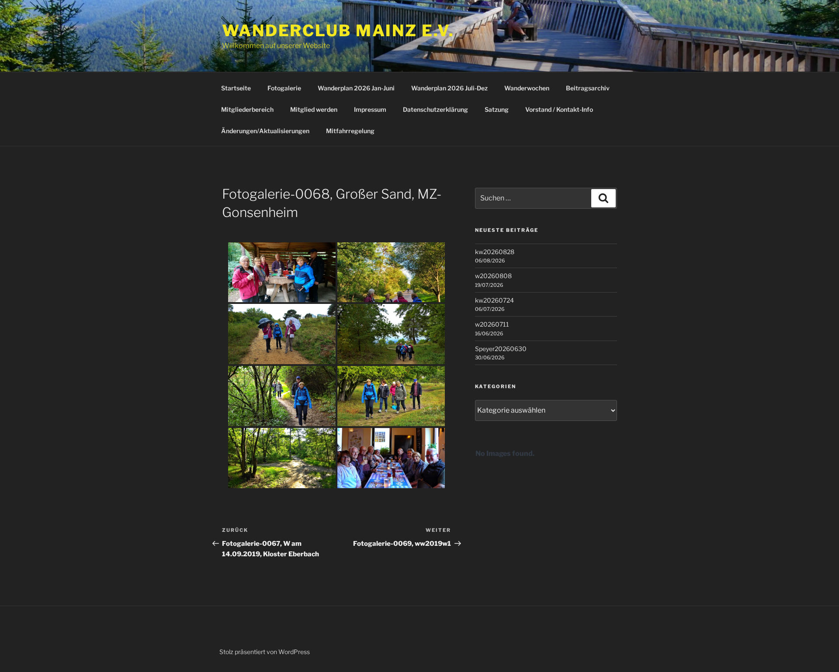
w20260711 (492, 324)
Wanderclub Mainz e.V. (338, 30)
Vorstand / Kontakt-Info (559, 109)
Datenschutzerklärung (435, 109)
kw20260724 (494, 300)
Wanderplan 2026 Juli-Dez (449, 88)
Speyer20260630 (501, 348)
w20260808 (493, 275)
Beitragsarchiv (588, 88)
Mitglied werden (313, 109)
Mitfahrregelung (350, 130)
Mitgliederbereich (247, 109)
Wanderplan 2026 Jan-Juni (356, 88)
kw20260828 (494, 251)
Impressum (370, 109)
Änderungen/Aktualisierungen (265, 130)
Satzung (497, 109)
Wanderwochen (526, 88)
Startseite (236, 88)
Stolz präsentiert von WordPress (264, 651)
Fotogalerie (284, 88)
